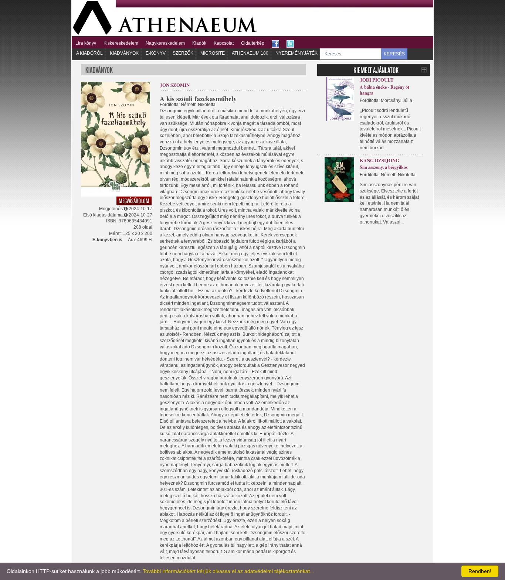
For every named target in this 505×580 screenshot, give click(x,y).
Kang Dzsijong (379, 160)
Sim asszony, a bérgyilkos (384, 167)
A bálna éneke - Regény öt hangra (384, 90)
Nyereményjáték (296, 53)
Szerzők (183, 53)
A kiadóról (89, 53)
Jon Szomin (175, 84)
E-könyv (156, 53)
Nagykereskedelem (165, 43)
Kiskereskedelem (121, 43)
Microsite (212, 53)
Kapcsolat (224, 43)
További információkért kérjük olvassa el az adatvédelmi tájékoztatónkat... (228, 571)
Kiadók (199, 43)
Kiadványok (124, 53)
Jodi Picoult (377, 79)
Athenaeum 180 (250, 53)
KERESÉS (394, 54)
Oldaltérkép (252, 43)
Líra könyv (85, 43)
